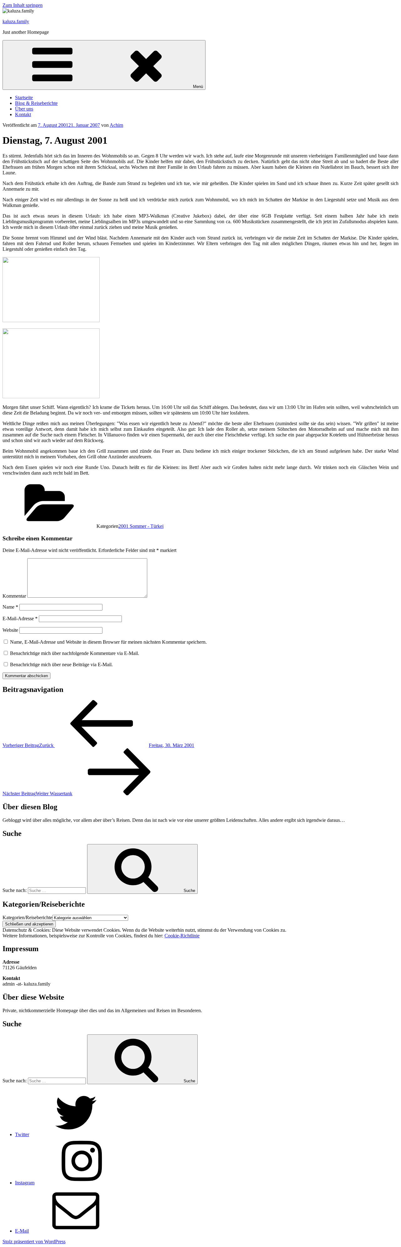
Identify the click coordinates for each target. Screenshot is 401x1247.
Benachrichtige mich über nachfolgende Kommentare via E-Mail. (74, 653)
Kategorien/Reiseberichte (27, 917)
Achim (116, 125)
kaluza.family (16, 21)
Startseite (24, 97)
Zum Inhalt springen (23, 5)
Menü (198, 86)
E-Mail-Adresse (20, 618)
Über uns (24, 108)
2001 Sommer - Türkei (141, 526)
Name (10, 607)
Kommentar (14, 596)
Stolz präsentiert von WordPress (34, 1241)
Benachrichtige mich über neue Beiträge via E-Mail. (61, 664)
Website (10, 630)
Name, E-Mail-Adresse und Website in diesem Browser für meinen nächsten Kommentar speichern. (108, 642)
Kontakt (23, 114)
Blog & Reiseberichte (36, 103)
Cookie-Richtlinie (182, 935)
